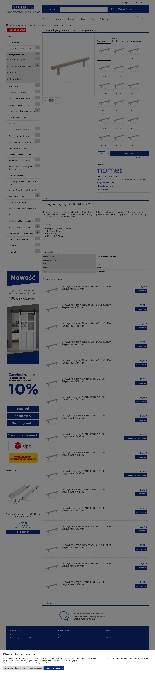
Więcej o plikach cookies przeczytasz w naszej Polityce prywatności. (27, 663)
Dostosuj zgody (36, 668)
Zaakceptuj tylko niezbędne (15, 668)
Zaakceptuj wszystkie (54, 668)
